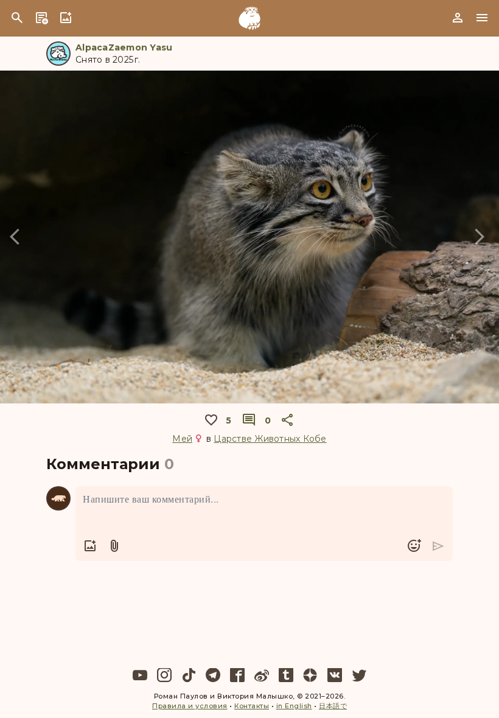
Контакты (251, 706)
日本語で (333, 706)
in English (294, 706)
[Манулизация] (249, 18)
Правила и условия (190, 706)
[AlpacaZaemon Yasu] (58, 53)
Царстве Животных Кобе (270, 438)
